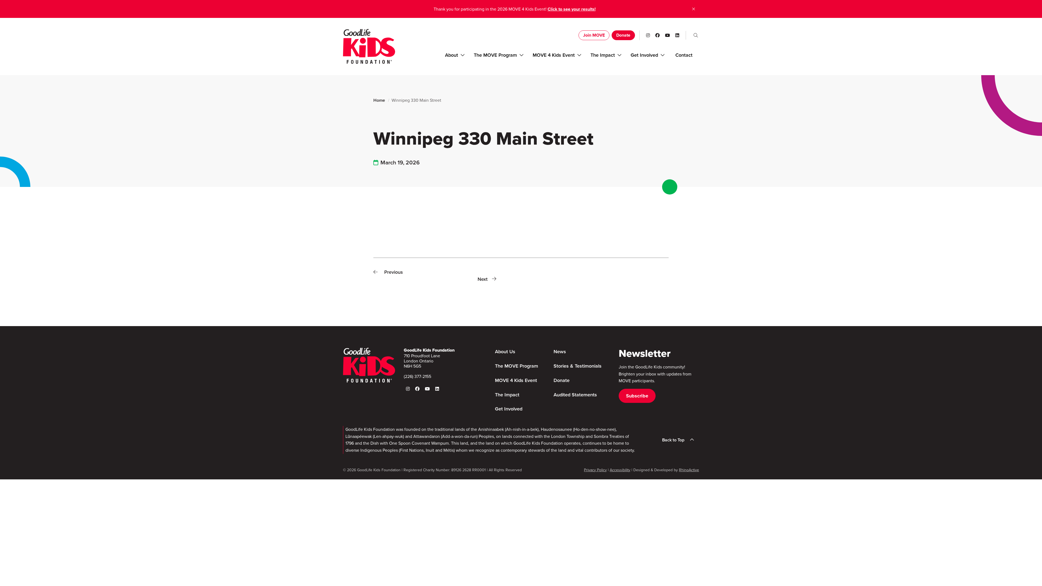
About (451, 55)
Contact (683, 55)
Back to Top (673, 440)
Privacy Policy (595, 470)
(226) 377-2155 (417, 376)
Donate (623, 35)
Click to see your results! (572, 9)
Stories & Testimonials (578, 365)
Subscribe (637, 395)
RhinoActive (689, 470)
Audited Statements (575, 394)
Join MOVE (594, 35)
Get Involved (508, 408)
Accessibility (620, 470)
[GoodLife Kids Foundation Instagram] (648, 35)
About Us (505, 351)
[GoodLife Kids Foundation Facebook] (657, 35)
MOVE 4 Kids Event (554, 55)
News (560, 351)
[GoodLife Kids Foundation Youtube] (667, 35)
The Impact (602, 55)
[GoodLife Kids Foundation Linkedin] (677, 35)
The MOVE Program (495, 55)
